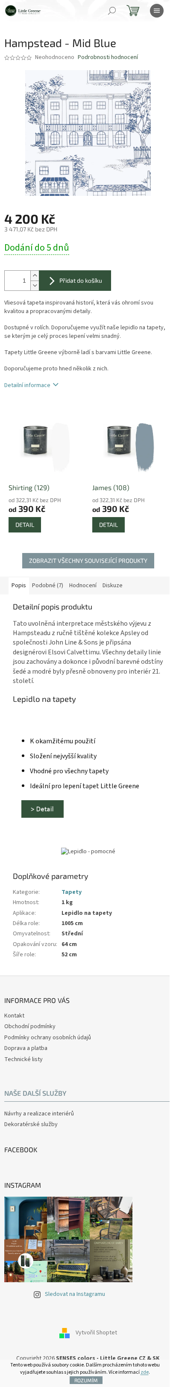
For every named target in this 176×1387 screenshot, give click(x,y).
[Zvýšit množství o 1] (34, 276)
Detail (24, 524)
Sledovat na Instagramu (75, 1294)
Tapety (72, 892)
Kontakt (14, 1015)
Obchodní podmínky (30, 1026)
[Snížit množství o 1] (34, 285)
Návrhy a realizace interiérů (39, 1114)
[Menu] (156, 10)
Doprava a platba (25, 1048)
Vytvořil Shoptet (96, 1332)
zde (145, 1372)
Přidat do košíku (80, 280)
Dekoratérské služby (31, 1125)
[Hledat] (111, 10)
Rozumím (86, 1380)
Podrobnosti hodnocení (108, 57)
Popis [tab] (19, 585)
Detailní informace (27, 385)
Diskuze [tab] (113, 585)
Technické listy (23, 1059)
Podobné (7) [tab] (47, 585)
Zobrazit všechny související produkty (88, 560)
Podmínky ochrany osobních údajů (47, 1037)
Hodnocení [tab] (83, 585)
